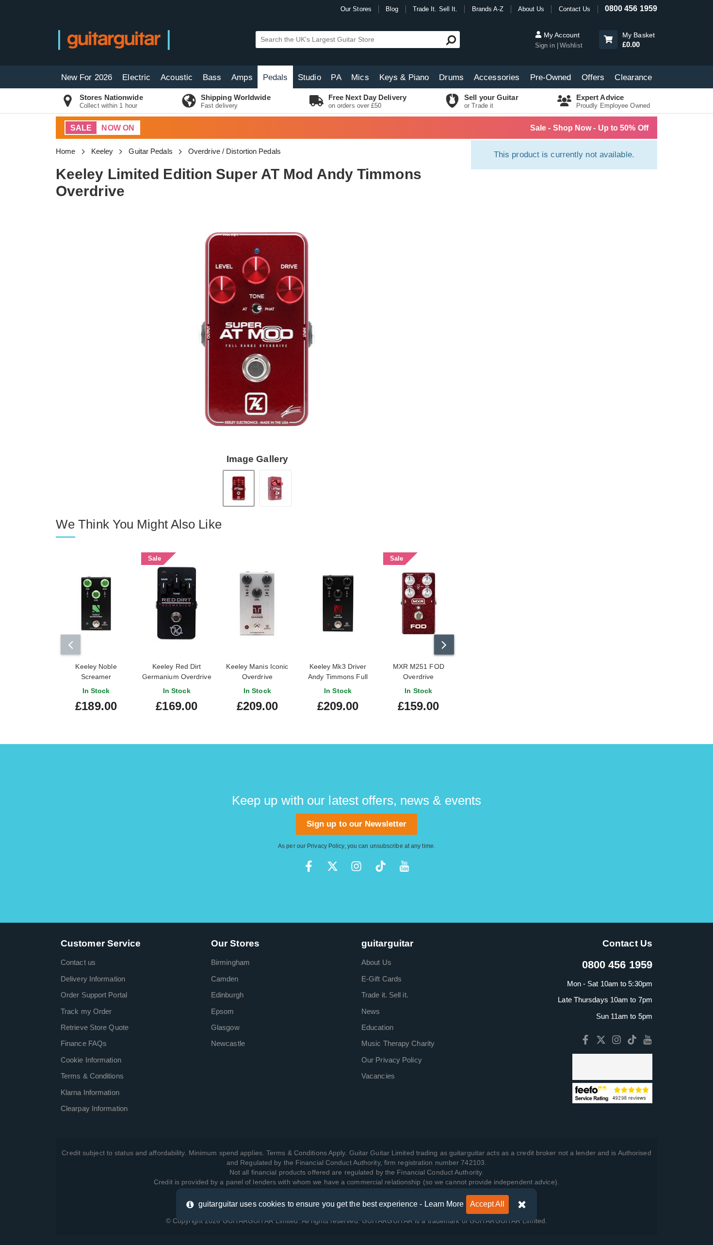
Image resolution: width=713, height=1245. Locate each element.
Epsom (222, 1011)
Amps (241, 77)
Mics (360, 77)
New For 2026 (86, 77)
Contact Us (575, 9)
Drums (451, 77)
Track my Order (86, 1011)
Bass (212, 77)
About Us (531, 9)
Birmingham (230, 962)
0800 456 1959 (631, 8)
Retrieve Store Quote (95, 1027)
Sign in (546, 45)
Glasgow (225, 1027)
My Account (561, 35)
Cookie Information (91, 1060)
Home (65, 151)
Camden (225, 979)
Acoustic (177, 77)
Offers (593, 77)
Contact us (78, 962)
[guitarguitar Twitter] (332, 866)
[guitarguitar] (114, 39)
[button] (608, 39)
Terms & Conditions (92, 1076)
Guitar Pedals (150, 151)
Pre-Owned (550, 77)
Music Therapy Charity (398, 1043)
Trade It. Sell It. (435, 9)
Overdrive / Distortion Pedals (234, 151)
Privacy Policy (325, 846)
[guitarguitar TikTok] (380, 866)
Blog (392, 9)
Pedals (275, 77)
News (370, 1011)
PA (336, 77)
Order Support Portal (94, 995)
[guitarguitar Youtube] (404, 866)
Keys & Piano (404, 77)
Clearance (633, 77)
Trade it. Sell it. (384, 995)
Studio (309, 77)
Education (377, 1027)
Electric (136, 77)
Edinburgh (227, 995)
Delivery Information (93, 979)
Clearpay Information (94, 1108)
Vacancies (378, 1076)
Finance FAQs (84, 1043)
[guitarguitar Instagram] (356, 866)
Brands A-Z (488, 9)
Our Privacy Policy (391, 1060)
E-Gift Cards (381, 979)
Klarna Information (90, 1092)
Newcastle (228, 1043)
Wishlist (571, 45)
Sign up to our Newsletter (357, 824)
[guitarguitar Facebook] (309, 866)
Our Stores (356, 9)
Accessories (496, 77)
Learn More (444, 1204)
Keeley (102, 151)
